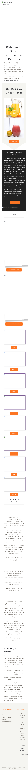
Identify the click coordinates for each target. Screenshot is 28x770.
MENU (14, 215)
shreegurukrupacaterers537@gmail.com (22, 754)
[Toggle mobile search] (22, 4)
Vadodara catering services (11, 80)
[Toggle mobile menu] (25, 4)
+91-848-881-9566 (22, 750)
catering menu (17, 65)
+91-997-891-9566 (22, 744)
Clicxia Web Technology (14, 769)
